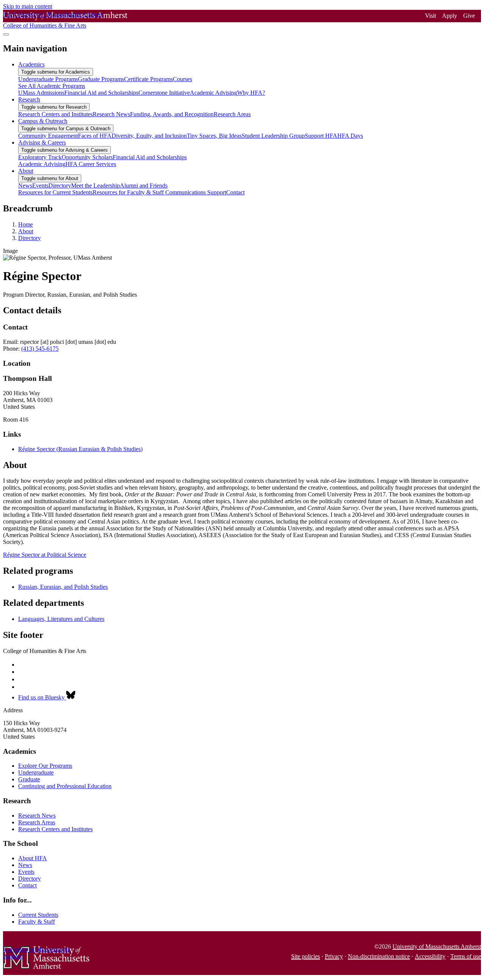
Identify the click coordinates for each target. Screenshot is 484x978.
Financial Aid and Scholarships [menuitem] (101, 92)
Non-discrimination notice (379, 956)
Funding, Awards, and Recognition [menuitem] (172, 114)
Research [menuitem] (29, 99)
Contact (27, 885)
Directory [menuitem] (59, 185)
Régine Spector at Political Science (44, 554)
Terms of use (465, 956)
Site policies (305, 956)
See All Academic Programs (51, 86)
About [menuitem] (25, 171)
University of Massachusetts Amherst (436, 946)
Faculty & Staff (36, 921)
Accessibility (430, 956)
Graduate (29, 779)
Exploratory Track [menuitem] (40, 157)
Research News (37, 815)
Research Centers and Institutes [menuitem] (55, 114)
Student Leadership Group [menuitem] (273, 135)
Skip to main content (27, 6)
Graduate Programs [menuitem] (101, 79)
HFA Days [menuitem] (350, 135)
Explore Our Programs (45, 765)
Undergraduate (36, 772)
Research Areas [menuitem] (232, 114)
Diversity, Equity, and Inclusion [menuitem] (149, 135)
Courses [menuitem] (182, 79)
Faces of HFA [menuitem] (95, 135)
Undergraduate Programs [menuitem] (48, 79)
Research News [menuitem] (111, 114)
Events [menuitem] (40, 185)
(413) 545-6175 (40, 348)
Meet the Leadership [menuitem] (95, 185)
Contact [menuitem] (235, 192)
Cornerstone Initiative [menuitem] (164, 92)
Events (26, 872)
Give (469, 15)
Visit (430, 15)
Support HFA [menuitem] (321, 135)
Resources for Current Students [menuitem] (55, 192)
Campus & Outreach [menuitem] (42, 121)
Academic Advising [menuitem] (213, 92)
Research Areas (36, 822)
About (25, 231)
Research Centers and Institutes (55, 829)
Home (25, 224)
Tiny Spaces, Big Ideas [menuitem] (214, 135)
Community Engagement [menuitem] (48, 135)
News (25, 865)
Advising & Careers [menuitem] (42, 142)
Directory (29, 238)
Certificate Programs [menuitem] (148, 79)
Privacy (334, 956)
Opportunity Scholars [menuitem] (87, 157)
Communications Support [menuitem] (195, 192)
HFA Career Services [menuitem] (90, 164)
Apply (449, 15)
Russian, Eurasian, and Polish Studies (63, 587)
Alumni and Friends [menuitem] (144, 185)
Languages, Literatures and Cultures (61, 619)
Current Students (38, 915)
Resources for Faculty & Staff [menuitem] (129, 192)
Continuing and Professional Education (65, 786)
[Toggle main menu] (6, 34)
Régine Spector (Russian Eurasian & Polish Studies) (80, 449)
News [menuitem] (25, 185)
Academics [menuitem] (31, 64)
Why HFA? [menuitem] (251, 92)
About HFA (32, 858)
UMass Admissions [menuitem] (41, 92)
